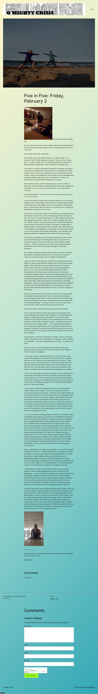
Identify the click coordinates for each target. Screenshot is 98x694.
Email (26, 653)
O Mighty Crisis (8, 687)
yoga (57, 598)
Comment (28, 626)
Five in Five (22, 596)
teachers (52, 598)
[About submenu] (94, 9)
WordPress (91, 687)
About (92, 9)
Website (26, 660)
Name (26, 645)
